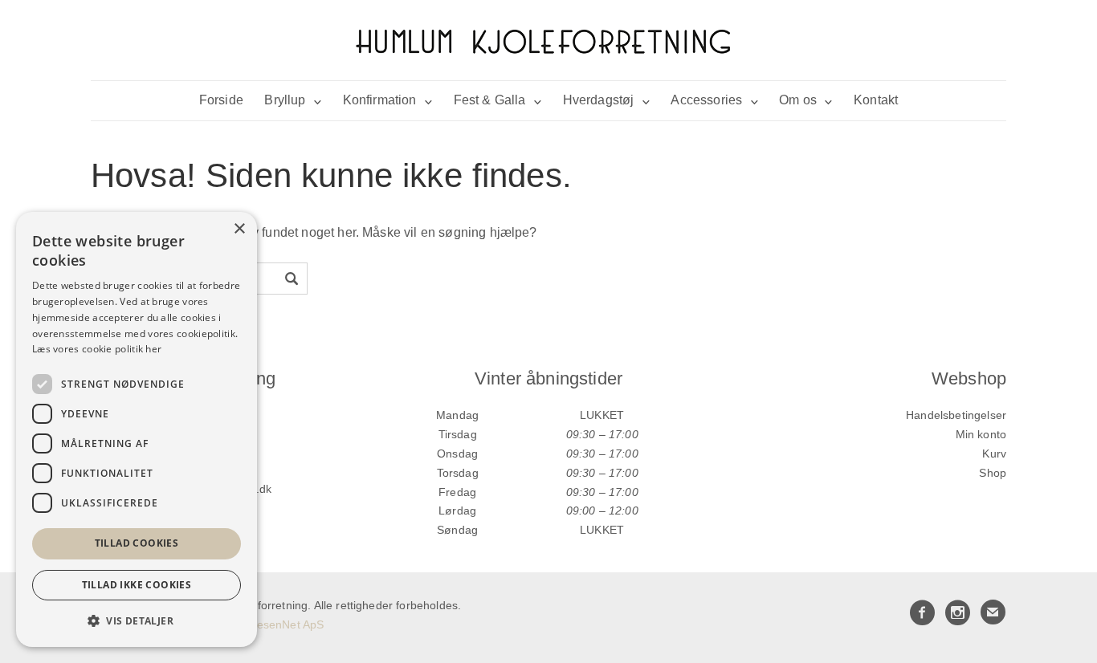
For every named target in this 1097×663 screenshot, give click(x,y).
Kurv (994, 453)
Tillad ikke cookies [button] (137, 585)
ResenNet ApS (286, 624)
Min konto (981, 434)
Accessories (706, 100)
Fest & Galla (490, 100)
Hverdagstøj (598, 100)
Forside (221, 100)
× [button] (239, 229)
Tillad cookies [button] (137, 543)
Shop (992, 472)
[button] (136, 621)
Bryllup (284, 100)
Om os (798, 100)
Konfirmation (380, 100)
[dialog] (136, 429)
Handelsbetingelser (956, 415)
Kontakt (876, 100)
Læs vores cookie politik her (96, 349)
